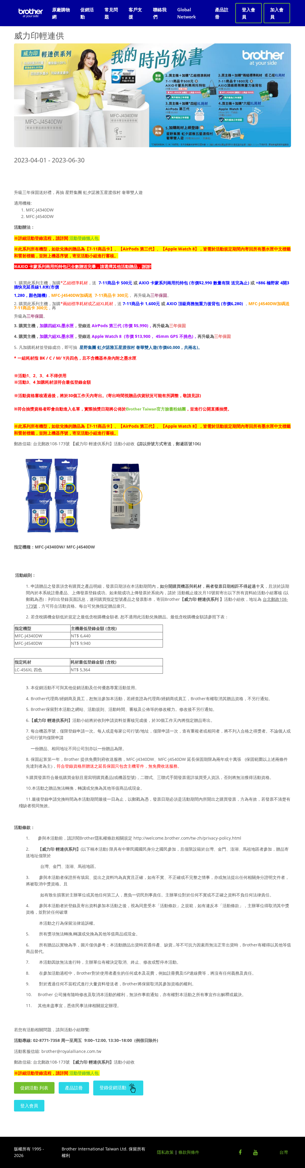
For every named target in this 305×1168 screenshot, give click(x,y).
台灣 (283, 1152)
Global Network (186, 13)
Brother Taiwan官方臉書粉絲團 (156, 409)
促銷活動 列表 (34, 1088)
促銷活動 (87, 13)
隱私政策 (165, 1152)
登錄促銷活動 (113, 1087)
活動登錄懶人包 (84, 238)
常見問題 (111, 13)
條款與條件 (188, 1152)
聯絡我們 (159, 13)
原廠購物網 (61, 13)
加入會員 (277, 13)
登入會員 (248, 13)
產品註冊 (221, 13)
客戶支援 (135, 13)
